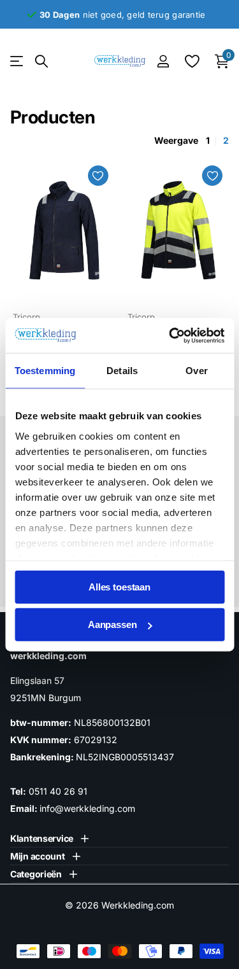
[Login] (163, 61)
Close (49, 838)
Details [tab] (122, 370)
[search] (41, 61)
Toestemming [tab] (45, 370)
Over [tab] (196, 370)
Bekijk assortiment (17, 61)
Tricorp (26, 317)
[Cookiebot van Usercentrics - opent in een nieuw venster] (170, 335)
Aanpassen (112, 624)
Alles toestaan (119, 587)
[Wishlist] (191, 61)
